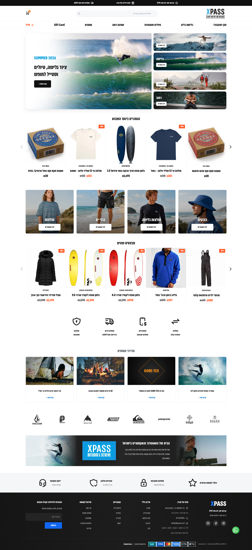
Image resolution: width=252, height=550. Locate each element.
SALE (119, 523)
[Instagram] (223, 523)
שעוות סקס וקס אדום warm (206, 171)
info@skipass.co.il (177, 523)
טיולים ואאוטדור (152, 25)
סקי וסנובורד (219, 25)
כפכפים (118, 513)
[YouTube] (208, 523)
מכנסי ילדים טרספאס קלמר (206, 295)
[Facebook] (216, 523)
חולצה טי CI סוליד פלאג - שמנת (86, 171)
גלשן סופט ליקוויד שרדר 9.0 (86, 295)
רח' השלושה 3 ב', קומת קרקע (175, 508)
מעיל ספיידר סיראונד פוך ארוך (45, 295)
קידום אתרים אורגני (140, 544)
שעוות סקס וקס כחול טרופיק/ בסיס (45, 171)
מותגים (88, 25)
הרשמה (53, 525)
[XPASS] (215, 13)
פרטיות (148, 523)
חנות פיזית (146, 513)
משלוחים (88, 518)
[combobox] (117, 14)
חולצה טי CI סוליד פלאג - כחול (166, 171)
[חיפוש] (79, 13)
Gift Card (59, 25)
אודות (148, 508)
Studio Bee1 (128, 544)
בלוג (149, 528)
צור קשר (88, 508)
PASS (218, 503)
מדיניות (89, 528)
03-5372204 (180, 518)
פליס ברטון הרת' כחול (166, 295)
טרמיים (118, 518)
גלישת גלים (187, 25)
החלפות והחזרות (85, 523)
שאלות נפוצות (86, 513)
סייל (28, 25)
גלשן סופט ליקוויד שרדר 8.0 (126, 295)
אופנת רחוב (118, 25)
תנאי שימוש (146, 518)
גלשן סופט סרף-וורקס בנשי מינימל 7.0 (126, 171)
